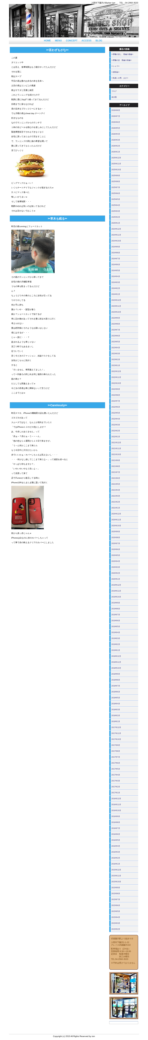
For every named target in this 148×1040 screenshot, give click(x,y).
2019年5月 (115, 627)
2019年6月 (115, 621)
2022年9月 (115, 389)
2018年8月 (115, 680)
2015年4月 (115, 917)
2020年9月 (115, 532)
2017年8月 (115, 751)
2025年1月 (115, 223)
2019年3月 (115, 638)
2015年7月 (115, 899)
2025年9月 (115, 176)
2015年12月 (116, 870)
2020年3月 (115, 567)
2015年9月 (115, 888)
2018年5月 (115, 698)
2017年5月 (115, 769)
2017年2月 (115, 787)
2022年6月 (115, 407)
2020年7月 (115, 543)
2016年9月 (115, 816)
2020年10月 (116, 526)
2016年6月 (115, 834)
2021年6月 (115, 478)
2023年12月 (116, 300)
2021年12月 (116, 443)
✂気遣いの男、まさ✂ (119, 78)
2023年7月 (115, 330)
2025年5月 (115, 199)
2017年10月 (116, 739)
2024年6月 (115, 265)
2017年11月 (116, 733)
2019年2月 (115, 644)
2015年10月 (116, 882)
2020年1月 (115, 579)
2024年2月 (115, 288)
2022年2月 (115, 431)
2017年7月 (115, 757)
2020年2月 (115, 573)
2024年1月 (115, 294)
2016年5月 (115, 840)
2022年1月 (115, 437)
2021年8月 (115, 466)
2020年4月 (115, 561)
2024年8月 (115, 253)
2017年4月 (115, 775)
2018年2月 (115, 716)
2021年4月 (115, 490)
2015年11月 (116, 876)
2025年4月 (115, 205)
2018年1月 (115, 721)
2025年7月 (115, 187)
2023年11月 (116, 306)
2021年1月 (115, 508)
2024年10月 (116, 241)
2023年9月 (115, 318)
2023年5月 (115, 342)
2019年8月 (115, 609)
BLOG (99, 40)
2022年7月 (115, 401)
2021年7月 (115, 472)
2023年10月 (116, 312)
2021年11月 (116, 448)
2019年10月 (116, 597)
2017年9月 (115, 745)
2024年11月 (116, 235)
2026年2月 (115, 146)
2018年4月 (115, 704)
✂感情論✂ (115, 72)
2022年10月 (116, 383)
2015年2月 (115, 929)
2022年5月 (115, 413)
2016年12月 (116, 799)
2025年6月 (115, 193)
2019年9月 (115, 603)
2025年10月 (116, 170)
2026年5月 (115, 128)
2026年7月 (115, 116)
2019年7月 (115, 615)
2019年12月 (116, 585)
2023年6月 (115, 336)
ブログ (114, 91)
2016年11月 (116, 805)
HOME (47, 40)
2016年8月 (115, 822)
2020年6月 (115, 549)
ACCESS (86, 40)
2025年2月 (115, 217)
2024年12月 (116, 229)
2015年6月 (115, 905)
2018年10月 (116, 668)
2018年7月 (115, 686)
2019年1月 (115, 650)
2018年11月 (116, 662)
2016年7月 (115, 828)
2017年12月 (116, 727)
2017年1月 (115, 793)
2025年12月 (116, 158)
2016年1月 (115, 864)
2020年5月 (115, 555)
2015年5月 (115, 911)
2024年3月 (115, 282)
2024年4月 (115, 276)
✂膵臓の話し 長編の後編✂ (122, 54)
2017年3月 (115, 781)
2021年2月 (115, 502)
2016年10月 (116, 810)
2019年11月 (116, 591)
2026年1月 (115, 152)
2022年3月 (115, 425)
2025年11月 (116, 164)
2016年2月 (115, 858)
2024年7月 (115, 259)
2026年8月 (115, 110)
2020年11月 (116, 520)
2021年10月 (116, 454)
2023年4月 (115, 348)
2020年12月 (116, 514)
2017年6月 (115, 763)
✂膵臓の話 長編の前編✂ (121, 60)
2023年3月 (115, 354)
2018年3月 (115, 710)
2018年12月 (116, 656)
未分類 (114, 97)
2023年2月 (115, 359)
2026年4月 (115, 134)
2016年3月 (115, 852)
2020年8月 (115, 537)
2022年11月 (116, 377)
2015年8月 (115, 894)
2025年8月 (115, 181)
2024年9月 (115, 247)
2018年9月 (115, 674)
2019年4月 (115, 632)
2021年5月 (115, 484)
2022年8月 (115, 395)
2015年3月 (115, 923)
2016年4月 (115, 846)
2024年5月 (115, 270)
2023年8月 (115, 324)
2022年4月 (115, 419)
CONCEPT (71, 40)
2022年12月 (116, 371)
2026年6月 (115, 122)
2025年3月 (115, 211)
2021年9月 (115, 460)
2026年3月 (115, 140)
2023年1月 (115, 365)
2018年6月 (115, 692)
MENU (58, 40)
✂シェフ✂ (115, 66)
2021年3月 (115, 496)
